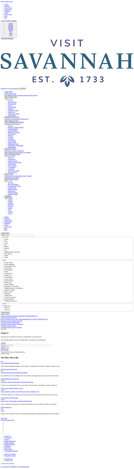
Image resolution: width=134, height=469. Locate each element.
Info (5, 244)
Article (6, 239)
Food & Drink (8, 277)
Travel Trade (8, 14)
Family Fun (7, 275)
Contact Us (7, 436)
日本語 (10, 33)
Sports (6, 13)
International (8, 9)
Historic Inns (8, 282)
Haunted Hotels (8, 281)
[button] (12, 102)
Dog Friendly (8, 268)
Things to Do (8, 295)
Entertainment (8, 270)
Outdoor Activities (9, 290)
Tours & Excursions (10, 297)
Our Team (7, 447)
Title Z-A (7, 309)
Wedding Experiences (10, 301)
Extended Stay (8, 273)
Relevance (7, 306)
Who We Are (8, 438)
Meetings (7, 6)
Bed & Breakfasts (9, 264)
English (11, 23)
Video (6, 257)
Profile (6, 255)
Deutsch (10, 25)
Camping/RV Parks (10, 266)
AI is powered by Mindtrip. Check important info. (15, 466)
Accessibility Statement (11, 451)
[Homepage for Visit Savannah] (7, 420)
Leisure (6, 4)
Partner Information (10, 441)
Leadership (7, 446)
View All (10, 100)
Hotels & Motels (9, 284)
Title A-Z (7, 308)
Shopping (7, 293)
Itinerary (6, 248)
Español (11, 26)
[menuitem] (10, 23)
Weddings (7, 11)
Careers (6, 439)
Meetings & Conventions (11, 286)
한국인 (10, 35)
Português (10, 27)
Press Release (8, 254)
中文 (10, 32)
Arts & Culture (8, 262)
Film (5, 18)
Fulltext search (5, 235)
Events (6, 271)
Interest (6, 246)
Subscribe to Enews (10, 455)
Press (5, 16)
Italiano (11, 30)
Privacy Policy (8, 449)
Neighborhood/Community (12, 252)
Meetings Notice (9, 443)
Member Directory (9, 444)
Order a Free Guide (10, 454)
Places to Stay (8, 292)
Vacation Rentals (9, 299)
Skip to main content (7, 1)
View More (4, 418)
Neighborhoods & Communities (13, 288)
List (5, 250)
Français (10, 29)
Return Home (5, 349)
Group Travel (8, 8)
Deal (5, 241)
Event (6, 243)
